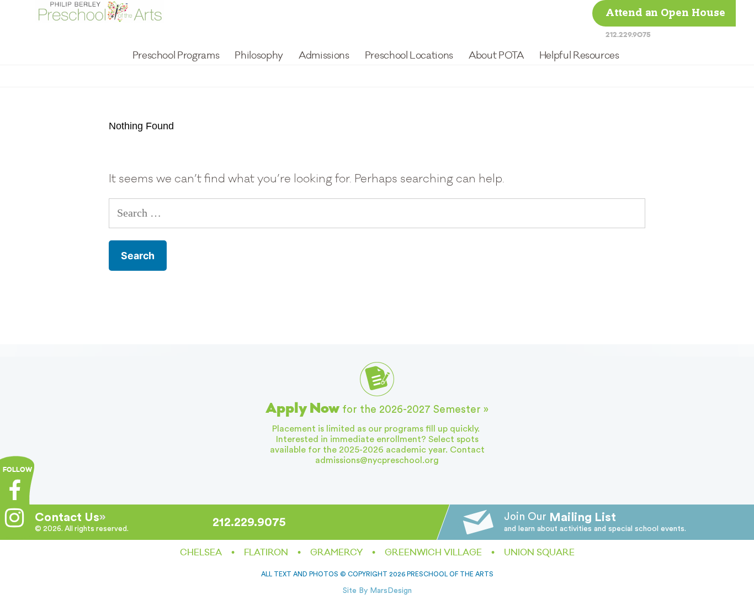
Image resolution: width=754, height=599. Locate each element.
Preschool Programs (176, 55)
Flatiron (266, 552)
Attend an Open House (665, 13)
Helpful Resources (579, 55)
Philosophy (259, 55)
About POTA (496, 55)
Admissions (324, 55)
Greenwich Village (433, 552)
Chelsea (201, 552)
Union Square (539, 552)
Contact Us (67, 517)
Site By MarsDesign (377, 591)
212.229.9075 (628, 34)
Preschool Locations (409, 55)
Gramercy (336, 552)
